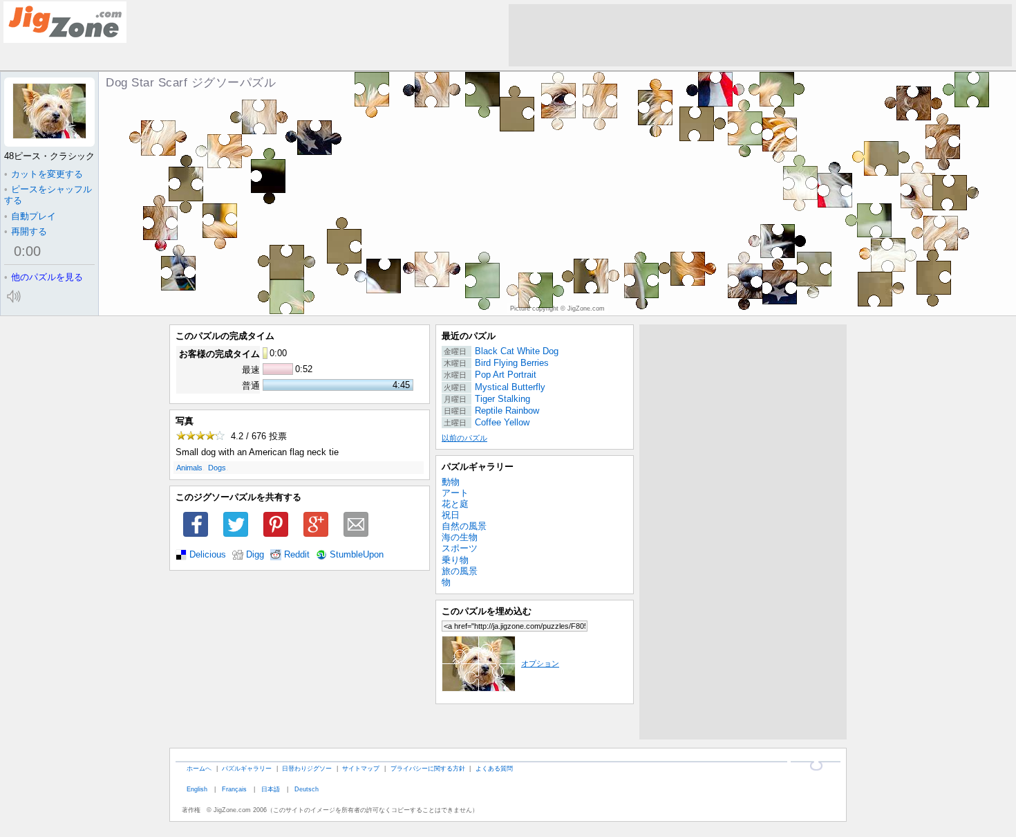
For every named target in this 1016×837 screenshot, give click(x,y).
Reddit (297, 555)
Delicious (207, 555)
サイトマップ (360, 768)
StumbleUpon (357, 555)
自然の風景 (464, 526)
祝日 (451, 515)
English (197, 789)
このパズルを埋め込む (486, 611)
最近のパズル (469, 336)
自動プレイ (30, 216)
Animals (189, 467)
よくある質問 (494, 768)
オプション (540, 663)
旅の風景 (460, 571)
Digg (255, 555)
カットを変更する (43, 174)
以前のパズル (464, 438)
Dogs (217, 467)
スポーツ (460, 548)
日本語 (270, 789)
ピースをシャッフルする (48, 194)
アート (455, 493)
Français (234, 789)
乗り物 (455, 560)
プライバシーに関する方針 (428, 768)
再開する (25, 231)
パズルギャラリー (478, 466)
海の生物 (460, 537)
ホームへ (199, 768)
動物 (451, 482)
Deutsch (306, 789)
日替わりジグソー (307, 768)
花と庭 (455, 504)
